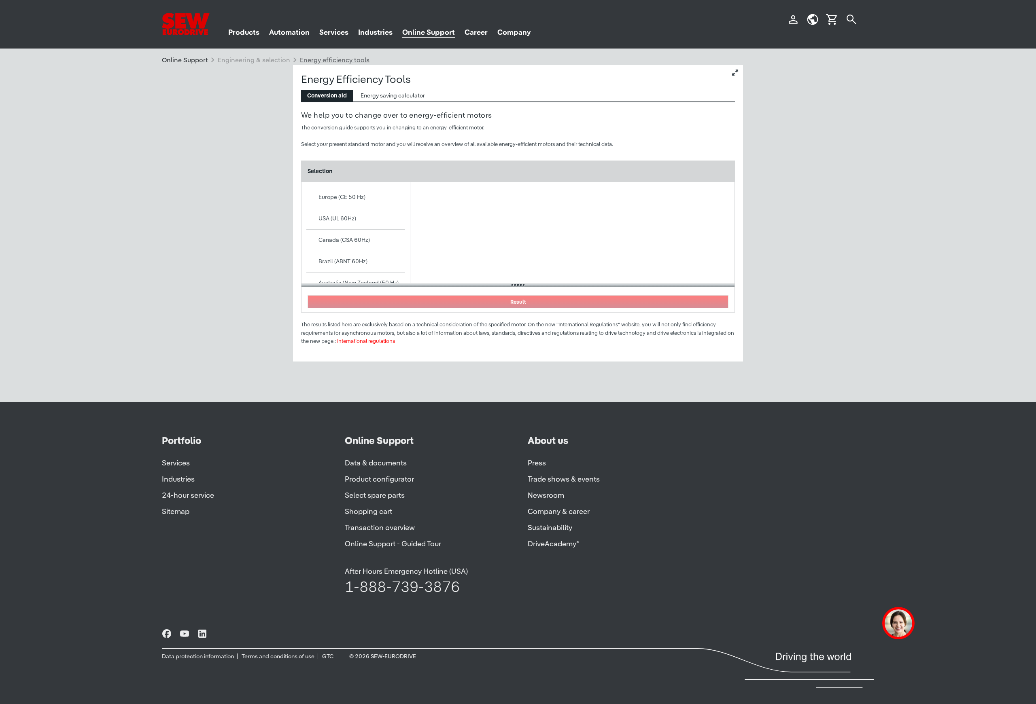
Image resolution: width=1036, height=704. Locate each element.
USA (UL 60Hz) (337, 218)
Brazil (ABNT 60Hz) (342, 261)
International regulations (366, 341)
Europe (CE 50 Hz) (341, 197)
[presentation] (327, 95)
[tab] (327, 95)
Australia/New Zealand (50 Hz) (358, 283)
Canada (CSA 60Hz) (344, 240)
